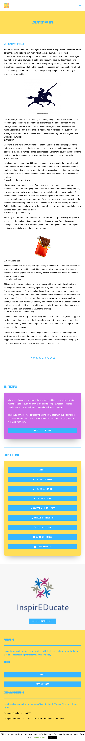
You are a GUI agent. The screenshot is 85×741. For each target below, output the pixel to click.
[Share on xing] (51, 358)
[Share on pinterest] (39, 358)
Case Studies (35, 651)
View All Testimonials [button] (42, 430)
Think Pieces (49, 651)
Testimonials (18, 655)
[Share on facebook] (31, 358)
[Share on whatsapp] (45, 358)
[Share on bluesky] (48, 358)
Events (23, 651)
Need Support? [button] (42, 684)
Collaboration (63, 651)
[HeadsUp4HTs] (6, 5)
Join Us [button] (42, 470)
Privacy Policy (44, 655)
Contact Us (30, 655)
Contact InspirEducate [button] (42, 621)
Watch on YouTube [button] (44, 537)
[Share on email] (54, 358)
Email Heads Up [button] (44, 547)
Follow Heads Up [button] (44, 498)
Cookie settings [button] (39, 737)
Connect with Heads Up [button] (44, 518)
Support (15, 651)
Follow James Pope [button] (44, 479)
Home (7, 651)
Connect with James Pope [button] (44, 508)
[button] (80, 5)
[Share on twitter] (34, 358)
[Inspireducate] (42, 593)
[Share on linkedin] (42, 358)
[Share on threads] (36, 358)
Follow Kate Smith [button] (44, 489)
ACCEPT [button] (52, 737)
